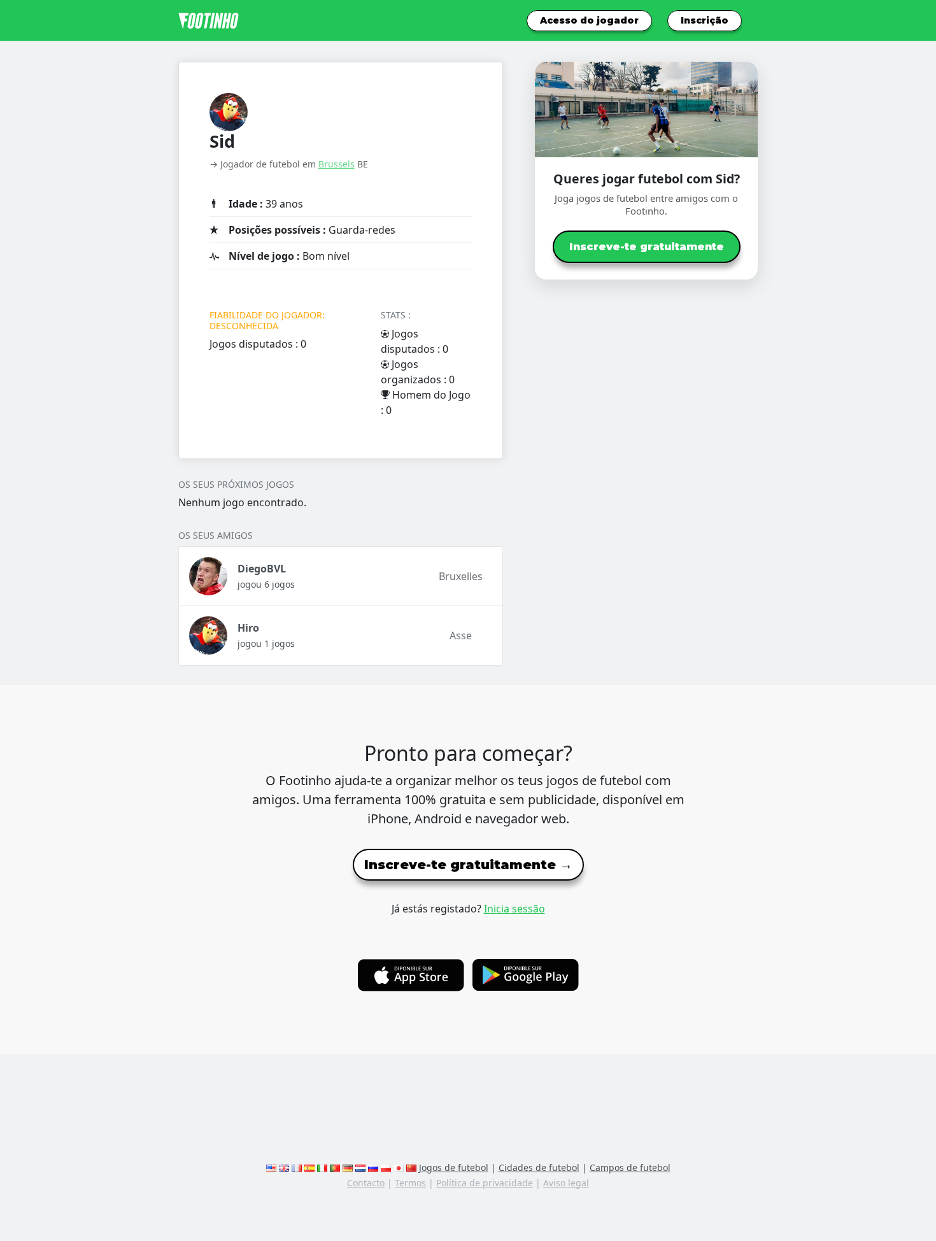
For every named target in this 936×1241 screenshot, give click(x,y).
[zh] (411, 1167)
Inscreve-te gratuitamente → (468, 864)
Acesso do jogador (589, 20)
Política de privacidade (484, 1183)
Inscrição (704, 20)
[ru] (373, 1167)
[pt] (335, 1167)
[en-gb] (284, 1167)
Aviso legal (566, 1183)
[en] (271, 1167)
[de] (348, 1167)
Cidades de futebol (539, 1167)
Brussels (336, 164)
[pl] (386, 1167)
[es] (309, 1167)
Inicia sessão (514, 909)
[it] (322, 1167)
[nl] (360, 1167)
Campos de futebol (630, 1167)
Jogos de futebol (453, 1167)
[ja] (399, 1167)
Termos (410, 1183)
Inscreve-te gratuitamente (646, 247)
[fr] (297, 1167)
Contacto (366, 1183)
